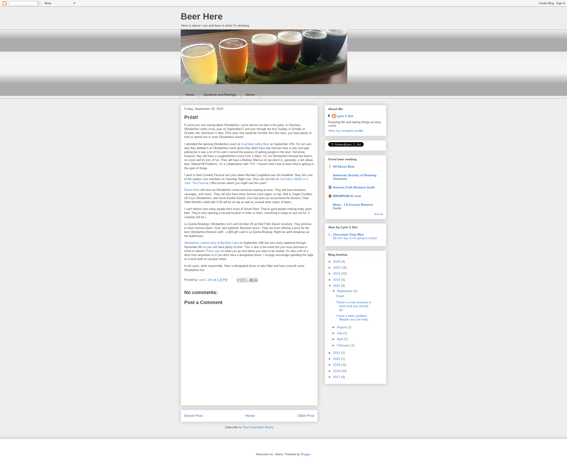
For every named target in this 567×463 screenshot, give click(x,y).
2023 (337, 279)
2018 (337, 371)
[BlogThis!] (243, 280)
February (344, 345)
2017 (337, 377)
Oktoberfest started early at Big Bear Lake (211, 242)
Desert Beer (192, 190)
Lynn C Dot (344, 116)
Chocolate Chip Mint (348, 234)
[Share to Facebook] (251, 280)
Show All (378, 214)
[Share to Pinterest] (256, 280)
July (340, 333)
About (250, 94)
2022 (337, 285)
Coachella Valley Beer (255, 144)
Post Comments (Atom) (258, 427)
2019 (337, 364)
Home (190, 94)
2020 (337, 358)
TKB (252, 164)
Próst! (340, 296)
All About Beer (344, 166)
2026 (337, 261)
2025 (337, 267)
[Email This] (239, 280)
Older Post (305, 416)
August (342, 327)
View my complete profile (345, 130)
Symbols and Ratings (220, 94)
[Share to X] (247, 280)
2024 (337, 273)
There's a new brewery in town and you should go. (353, 306)
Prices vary (212, 251)
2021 (337, 353)
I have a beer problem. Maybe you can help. (352, 317)
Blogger (305, 454)
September (345, 291)
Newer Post (193, 416)
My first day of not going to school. (355, 238)
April (340, 339)
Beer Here (202, 16)
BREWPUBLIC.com (347, 196)
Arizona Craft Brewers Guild (354, 187)
